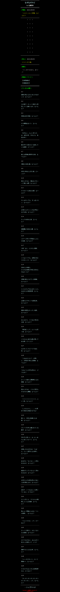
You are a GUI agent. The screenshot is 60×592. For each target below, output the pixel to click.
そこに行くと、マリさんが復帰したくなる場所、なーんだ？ (30, 502)
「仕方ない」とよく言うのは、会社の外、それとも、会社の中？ (29, 135)
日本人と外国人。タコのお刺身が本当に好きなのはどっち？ (29, 270)
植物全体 (26, 83)
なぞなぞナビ (30, 2)
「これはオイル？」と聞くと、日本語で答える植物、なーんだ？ (29, 360)
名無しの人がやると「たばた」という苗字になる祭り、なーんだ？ (29, 451)
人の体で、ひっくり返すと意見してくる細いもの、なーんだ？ (29, 106)
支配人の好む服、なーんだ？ (29, 164)
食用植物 (26, 80)
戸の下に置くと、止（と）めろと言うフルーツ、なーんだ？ (29, 440)
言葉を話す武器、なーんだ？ (29, 116)
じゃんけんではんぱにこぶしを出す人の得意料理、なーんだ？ (30, 291)
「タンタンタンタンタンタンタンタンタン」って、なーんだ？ (30, 581)
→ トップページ (30, 587)
